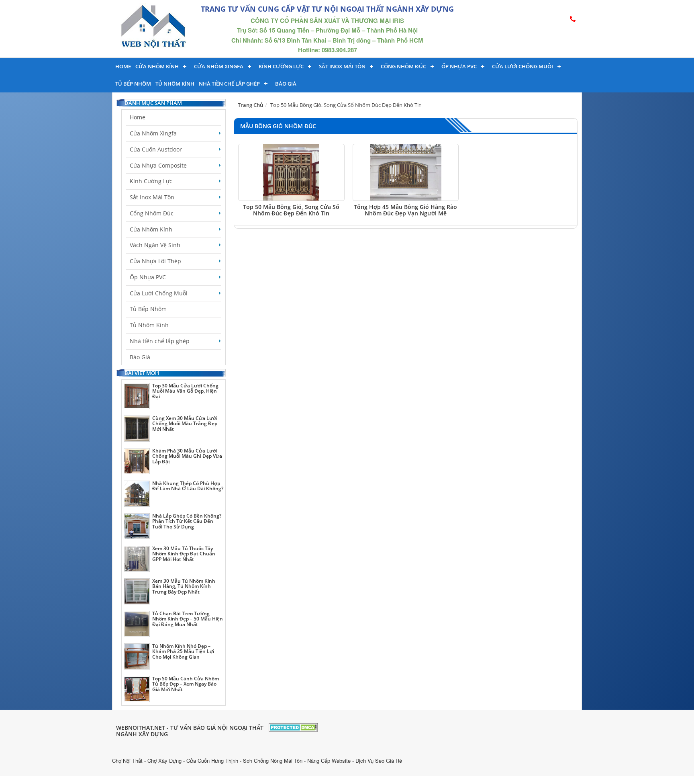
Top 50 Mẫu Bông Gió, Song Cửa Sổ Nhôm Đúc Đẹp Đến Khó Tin (291, 210)
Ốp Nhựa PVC (148, 277)
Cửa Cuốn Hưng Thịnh (212, 760)
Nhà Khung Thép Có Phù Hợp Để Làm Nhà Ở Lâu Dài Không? (187, 486)
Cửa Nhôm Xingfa (218, 66)
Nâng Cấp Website (329, 760)
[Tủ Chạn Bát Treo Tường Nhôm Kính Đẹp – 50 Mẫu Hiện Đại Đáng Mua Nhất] (137, 624)
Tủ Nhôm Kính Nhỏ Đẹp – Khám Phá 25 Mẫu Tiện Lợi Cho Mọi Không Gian (183, 651)
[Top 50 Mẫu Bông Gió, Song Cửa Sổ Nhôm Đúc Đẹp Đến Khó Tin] (291, 172)
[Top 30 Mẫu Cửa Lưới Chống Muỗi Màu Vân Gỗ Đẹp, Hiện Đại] (137, 396)
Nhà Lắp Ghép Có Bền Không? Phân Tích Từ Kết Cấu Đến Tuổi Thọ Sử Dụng (186, 521)
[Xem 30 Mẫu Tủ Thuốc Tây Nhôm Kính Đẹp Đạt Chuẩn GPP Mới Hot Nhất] (137, 559)
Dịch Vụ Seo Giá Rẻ (378, 760)
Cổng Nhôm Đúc (403, 66)
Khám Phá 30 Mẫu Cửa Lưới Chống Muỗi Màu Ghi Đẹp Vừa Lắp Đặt (187, 456)
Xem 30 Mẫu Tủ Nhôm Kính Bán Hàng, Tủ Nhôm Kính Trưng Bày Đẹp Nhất (183, 586)
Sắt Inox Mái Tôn (342, 66)
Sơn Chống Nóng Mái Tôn (272, 760)
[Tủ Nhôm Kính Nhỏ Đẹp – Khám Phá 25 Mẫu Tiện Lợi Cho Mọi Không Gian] (137, 656)
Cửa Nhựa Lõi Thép (155, 261)
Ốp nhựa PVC (459, 66)
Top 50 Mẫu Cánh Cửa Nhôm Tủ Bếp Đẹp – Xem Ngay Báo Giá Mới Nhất (185, 683)
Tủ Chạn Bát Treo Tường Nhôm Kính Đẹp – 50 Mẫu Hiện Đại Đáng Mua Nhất (187, 618)
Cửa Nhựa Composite (158, 165)
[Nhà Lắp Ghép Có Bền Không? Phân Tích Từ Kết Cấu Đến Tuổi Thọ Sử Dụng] (137, 526)
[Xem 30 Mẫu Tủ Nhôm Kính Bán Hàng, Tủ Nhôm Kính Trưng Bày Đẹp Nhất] (137, 591)
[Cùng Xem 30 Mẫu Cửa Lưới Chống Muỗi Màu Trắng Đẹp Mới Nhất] (137, 429)
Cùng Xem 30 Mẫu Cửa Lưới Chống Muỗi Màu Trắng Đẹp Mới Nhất (184, 423)
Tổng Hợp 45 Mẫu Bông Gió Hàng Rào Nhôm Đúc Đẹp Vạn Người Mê (405, 210)
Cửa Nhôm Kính (157, 66)
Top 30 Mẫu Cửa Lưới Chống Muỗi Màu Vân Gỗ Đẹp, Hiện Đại (185, 390)
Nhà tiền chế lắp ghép (229, 83)
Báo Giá (285, 83)
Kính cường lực (281, 66)
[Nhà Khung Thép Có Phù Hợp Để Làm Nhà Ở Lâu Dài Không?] (137, 494)
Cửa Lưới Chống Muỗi (522, 66)
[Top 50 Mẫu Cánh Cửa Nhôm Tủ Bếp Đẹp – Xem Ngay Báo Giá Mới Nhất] (137, 689)
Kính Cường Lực (151, 181)
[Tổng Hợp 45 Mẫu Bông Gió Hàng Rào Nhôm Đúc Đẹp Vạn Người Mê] (406, 172)
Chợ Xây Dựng (164, 760)
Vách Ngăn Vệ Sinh (155, 245)
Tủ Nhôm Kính (174, 83)
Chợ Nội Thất (127, 760)
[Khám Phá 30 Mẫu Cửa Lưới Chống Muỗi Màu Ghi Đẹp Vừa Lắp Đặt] (137, 461)
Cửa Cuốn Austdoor (156, 149)
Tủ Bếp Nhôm (133, 83)
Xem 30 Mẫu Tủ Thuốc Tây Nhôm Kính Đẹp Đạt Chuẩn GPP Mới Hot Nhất (183, 553)
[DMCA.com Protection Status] (293, 726)
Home (123, 66)
